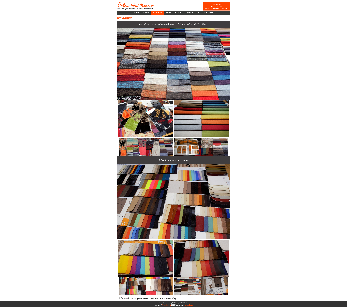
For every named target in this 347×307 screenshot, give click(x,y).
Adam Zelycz (189, 305)
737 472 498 (218, 6)
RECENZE (179, 13)
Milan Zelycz (166, 305)
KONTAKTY (208, 13)
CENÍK (169, 13)
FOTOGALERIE (193, 13)
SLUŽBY (146, 13)
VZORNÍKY (157, 13)
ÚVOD (136, 13)
